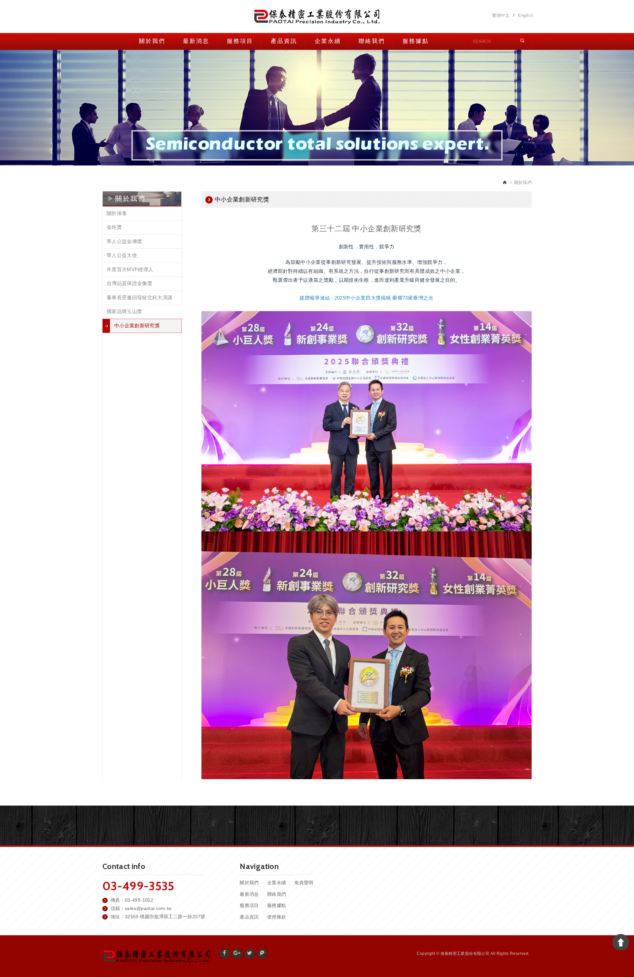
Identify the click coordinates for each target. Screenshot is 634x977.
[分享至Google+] (237, 954)
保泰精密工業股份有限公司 (317, 16)
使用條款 (276, 917)
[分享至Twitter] (250, 954)
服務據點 (416, 41)
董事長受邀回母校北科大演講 (140, 297)
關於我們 (152, 41)
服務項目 (240, 41)
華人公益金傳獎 (124, 241)
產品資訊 (284, 41)
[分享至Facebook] (224, 954)
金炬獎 (114, 227)
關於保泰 (117, 213)
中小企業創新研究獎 (137, 325)
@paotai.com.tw (154, 908)
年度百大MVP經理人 (130, 269)
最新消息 (196, 41)
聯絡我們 (372, 41)
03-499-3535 (138, 886)
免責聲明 (303, 882)
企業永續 (328, 41)
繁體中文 (501, 16)
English (525, 16)
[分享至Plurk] (262, 954)
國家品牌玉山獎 (124, 311)
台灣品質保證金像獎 (129, 283)
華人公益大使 (122, 255)
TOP (621, 942)
